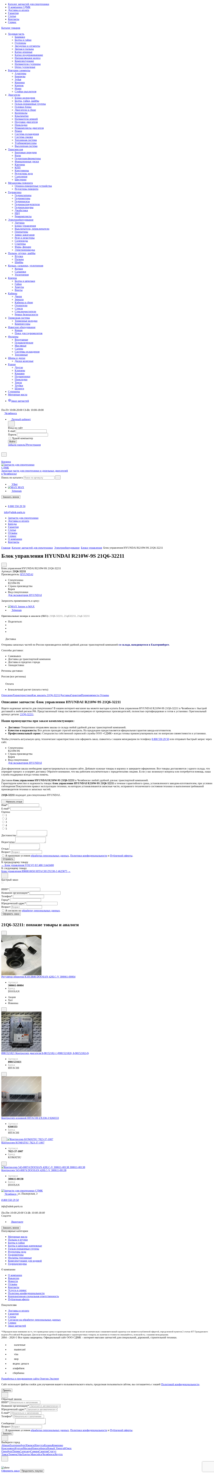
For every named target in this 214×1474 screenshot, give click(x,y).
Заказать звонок (11, 497)
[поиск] (58, 477)
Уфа (19, 1454)
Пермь (16, 1451)
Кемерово (57, 1445)
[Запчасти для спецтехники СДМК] (21, 467)
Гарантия (13, 13)
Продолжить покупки (32, 1471)
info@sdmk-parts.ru (14, 512)
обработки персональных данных (50, 855)
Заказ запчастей (17, 1325)
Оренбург (6, 1451)
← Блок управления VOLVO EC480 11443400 (27, 865)
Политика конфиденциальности (26, 1293)
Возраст (5, 852)
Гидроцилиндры (17, 1263)
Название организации (15, 892)
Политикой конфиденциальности (180, 1384)
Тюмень (12, 1454)
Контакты (13, 19)
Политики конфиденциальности (88, 855)
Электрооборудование (67, 547)
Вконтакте (17, 1221)
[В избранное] (4, 933)
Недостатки (8, 842)
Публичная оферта (18, 1299)
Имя (4, 805)
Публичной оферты (121, 855)
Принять (7, 1390)
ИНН (5, 889)
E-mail (11, 431)
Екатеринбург (18, 1445)
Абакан (5, 1445)
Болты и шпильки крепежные (25, 1245)
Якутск (59, 1454)
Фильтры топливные (20, 1257)
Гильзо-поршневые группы (23, 1248)
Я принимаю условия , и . (69, 855)
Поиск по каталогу (12, 477)
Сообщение (8, 1423)
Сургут (52, 1451)
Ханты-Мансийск (32, 1454)
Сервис (12, 22)
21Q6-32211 (26, 714)
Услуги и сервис (17, 1290)
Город (5, 899)
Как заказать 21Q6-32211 (46, 695)
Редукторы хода (17, 1251)
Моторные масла (17, 1236)
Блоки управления (91, 547)
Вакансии (13, 1278)
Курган (19, 1448)
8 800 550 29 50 (16, 506)
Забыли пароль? (17, 444)
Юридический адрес (13, 903)
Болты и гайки (16, 1242)
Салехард (25, 1451)
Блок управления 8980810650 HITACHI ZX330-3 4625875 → (36, 871)
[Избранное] (2, 450)
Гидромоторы (16, 1254)
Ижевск (30, 1445)
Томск (4, 1454)
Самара (34, 1451)
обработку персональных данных (41, 910)
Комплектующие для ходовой (25, 1260)
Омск (68, 1448)
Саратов (43, 1451)
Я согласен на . (33, 910)
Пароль (12, 434)
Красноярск (8, 1448)
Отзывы (104, 695)
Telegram (16, 491)
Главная (5, 547)
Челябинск (48, 1454)
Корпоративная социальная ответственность (33, 1296)
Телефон (6, 896)
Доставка (65, 695)
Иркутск (39, 1445)
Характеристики (22, 695)
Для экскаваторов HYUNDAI (25, 595)
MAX (20, 487)
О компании (15, 1275)
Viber (14, 484)
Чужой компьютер (22, 438)
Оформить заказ (10, 1470)
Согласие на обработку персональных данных (34, 1319)
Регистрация (33, 444)
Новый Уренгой (56, 1448)
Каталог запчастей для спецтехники (28, 4)
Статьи (12, 16)
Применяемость (90, 695)
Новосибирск (39, 1448)
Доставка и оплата (18, 10)
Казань (48, 1445)
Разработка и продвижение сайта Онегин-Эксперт (30, 1378)
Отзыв (5, 848)
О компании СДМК (19, 7)
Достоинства (8, 835)
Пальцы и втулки (18, 1239)
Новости (13, 1281)
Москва (27, 1448)
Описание (7, 695)
